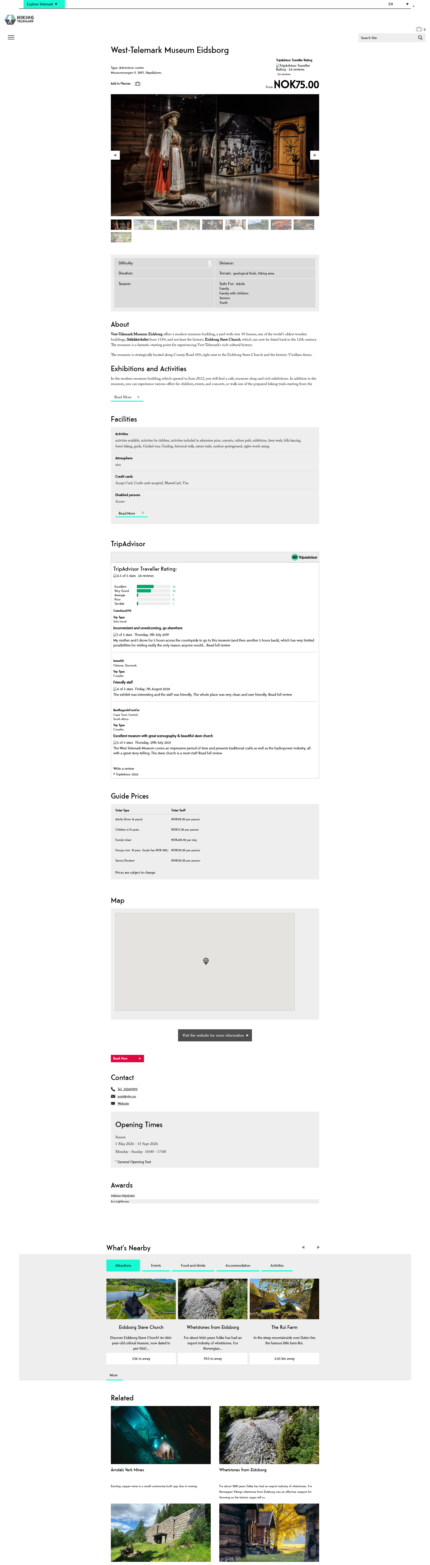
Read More (122, 397)
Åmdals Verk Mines (127, 1470)
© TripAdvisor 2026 (125, 774)
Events (156, 1265)
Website (123, 1103)
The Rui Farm (284, 1327)
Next (319, 1248)
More (114, 1375)
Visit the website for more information (213, 1035)
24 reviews (284, 74)
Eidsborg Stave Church (141, 1327)
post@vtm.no (127, 1096)
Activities (277, 1265)
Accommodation (238, 1265)
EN (391, 4)
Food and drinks (193, 1265)
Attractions (123, 1265)
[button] (206, 961)
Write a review (123, 768)
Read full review (218, 645)
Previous (304, 1248)
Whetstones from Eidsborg (213, 1327)
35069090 (130, 1089)
